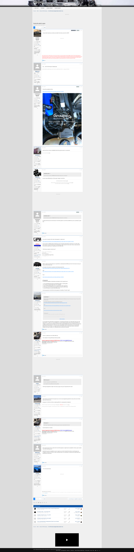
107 (37, 43)
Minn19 (79, 519)
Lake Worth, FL (36, 253)
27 (37, 271)
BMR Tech (37, 340)
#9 (81, 293)
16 (37, 303)
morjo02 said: (46, 296)
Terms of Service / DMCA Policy (79, 550)
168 (37, 342)
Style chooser (58, 550)
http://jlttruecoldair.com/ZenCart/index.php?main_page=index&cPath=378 (56, 268)
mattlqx (37, 473)
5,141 (38, 344)
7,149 (38, 407)
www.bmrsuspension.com (37, 350)
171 (37, 248)
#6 (81, 212)
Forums (42, 5)
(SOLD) (72, 182)
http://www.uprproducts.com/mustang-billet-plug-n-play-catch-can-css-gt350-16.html (58, 241)
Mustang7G (67, 5)
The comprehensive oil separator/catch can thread (48, 521)
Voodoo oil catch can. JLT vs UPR (44, 515)
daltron (78, 509)
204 (38, 100)
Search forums (49, 8)
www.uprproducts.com (37, 255)
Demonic (78, 522)
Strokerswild (37, 403)
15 (37, 179)
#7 (81, 236)
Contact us (72, 550)
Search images (57, 8)
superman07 (39, 519)
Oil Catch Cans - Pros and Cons (43, 511)
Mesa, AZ (39, 480)
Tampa (39, 389)
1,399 (38, 249)
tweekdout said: (46, 173)
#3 (81, 86)
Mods (68, 404)
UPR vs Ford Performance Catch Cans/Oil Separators (48, 508)
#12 (81, 396)
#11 (81, 376)
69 (38, 387)
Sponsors (68, 550)
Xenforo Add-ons (56, 549)
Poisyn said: (46, 422)
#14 (81, 445)
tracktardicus (39, 522)
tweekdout (37, 155)
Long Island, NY (36, 276)
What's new (50, 5)
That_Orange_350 (77, 512)
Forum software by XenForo (41, 549)
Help (91, 550)
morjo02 (37, 268)
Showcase (76, 5)
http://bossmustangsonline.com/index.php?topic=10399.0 (53, 91)
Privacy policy (87, 550)
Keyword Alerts (59, 5)
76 (37, 406)
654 (38, 272)
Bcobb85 (38, 509)
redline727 (37, 177)
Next (44, 27)
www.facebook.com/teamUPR (49, 254)
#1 (81, 30)
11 (37, 74)
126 (38, 456)
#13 (81, 419)
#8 (81, 261)
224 (38, 304)
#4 (81, 147)
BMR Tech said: (46, 379)
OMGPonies (37, 452)
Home (93, 550)
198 (38, 158)
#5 (81, 169)
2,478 (39, 477)
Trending (42, 8)
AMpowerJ (37, 71)
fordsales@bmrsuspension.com (47, 432)
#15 (81, 466)
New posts (37, 8)
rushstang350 (39, 512)
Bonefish (78, 515)
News (36, 5)
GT (67, 180)
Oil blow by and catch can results (44, 518)
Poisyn (37, 383)
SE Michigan (36, 48)
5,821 (38, 44)
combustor (37, 300)
